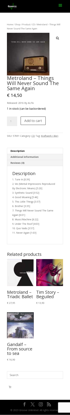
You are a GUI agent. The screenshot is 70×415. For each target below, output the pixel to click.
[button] (58, 38)
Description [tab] (18, 151)
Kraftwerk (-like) (49, 135)
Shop (17, 24)
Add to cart (33, 120)
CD (33, 24)
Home (10, 24)
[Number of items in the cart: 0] (10, 387)
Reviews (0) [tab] (17, 162)
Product (26, 24)
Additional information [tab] (25, 156)
